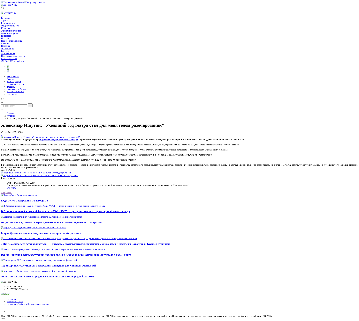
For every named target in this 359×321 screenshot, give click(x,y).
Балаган (5, 51)
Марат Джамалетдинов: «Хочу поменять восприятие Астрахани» (41, 233)
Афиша (4, 20)
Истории (5, 38)
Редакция (11, 299)
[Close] (2, 16)
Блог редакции (8, 23)
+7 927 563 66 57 (9, 58)
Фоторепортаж (8, 53)
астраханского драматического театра (58, 139)
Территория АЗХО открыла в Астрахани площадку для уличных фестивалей (48, 265)
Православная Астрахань (13, 56)
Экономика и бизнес (11, 31)
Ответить (11, 188)
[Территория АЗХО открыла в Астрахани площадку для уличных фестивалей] (39, 260)
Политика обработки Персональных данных (28, 304)
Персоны (5, 46)
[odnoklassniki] (8, 69)
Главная (10, 113)
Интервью (6, 36)
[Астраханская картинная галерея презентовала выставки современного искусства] (41, 217)
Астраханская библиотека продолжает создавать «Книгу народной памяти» (47, 276)
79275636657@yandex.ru (12, 61)
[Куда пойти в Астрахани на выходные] (20, 195)
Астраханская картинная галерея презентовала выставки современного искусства (51, 222)
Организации (7, 48)
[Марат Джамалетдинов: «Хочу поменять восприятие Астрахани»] (33, 227)
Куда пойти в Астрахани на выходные (24, 200)
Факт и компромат (10, 33)
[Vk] (8, 71)
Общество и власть (10, 26)
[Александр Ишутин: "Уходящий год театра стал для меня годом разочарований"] (40, 137)
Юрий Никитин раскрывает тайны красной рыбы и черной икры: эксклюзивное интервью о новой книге (66, 254)
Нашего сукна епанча (11, 41)
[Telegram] (8, 66)
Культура (5, 28)
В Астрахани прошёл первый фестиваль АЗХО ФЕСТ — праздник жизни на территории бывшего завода (65, 211)
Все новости (7, 18)
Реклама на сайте (15, 301)
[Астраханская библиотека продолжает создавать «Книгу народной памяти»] (38, 271)
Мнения (5, 43)
